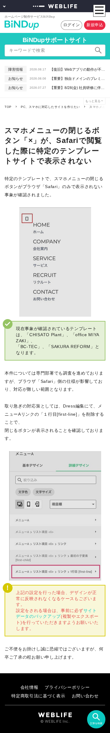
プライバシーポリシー (67, 687)
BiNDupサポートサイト (55, 40)
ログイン (71, 25)
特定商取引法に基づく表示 (38, 695)
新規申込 (94, 25)
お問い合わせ (85, 695)
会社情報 (29, 687)
